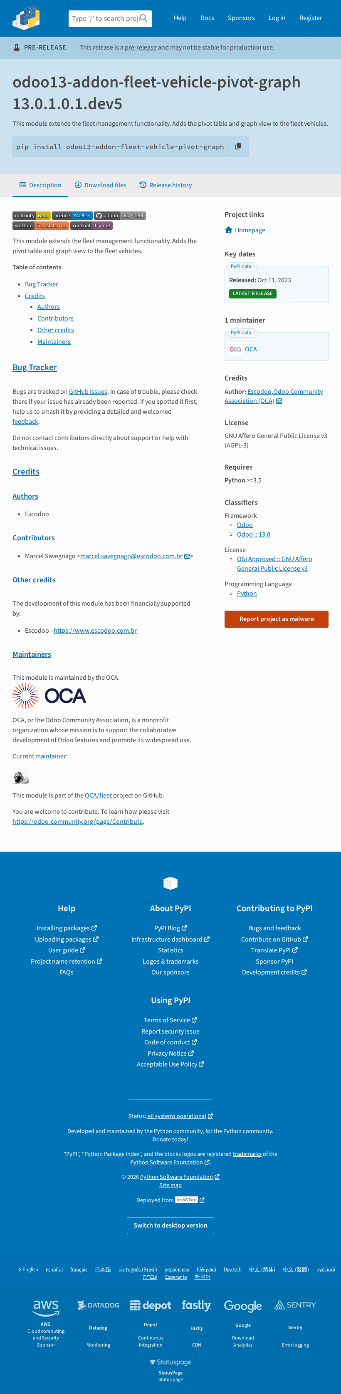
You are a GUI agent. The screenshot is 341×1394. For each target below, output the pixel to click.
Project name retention (63, 961)
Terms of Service (167, 1020)
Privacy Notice (167, 1053)
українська (177, 1269)
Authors (48, 306)
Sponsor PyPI (274, 961)
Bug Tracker (41, 284)
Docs (207, 17)
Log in (277, 17)
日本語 (103, 1269)
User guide (63, 950)
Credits (35, 296)
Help (180, 17)
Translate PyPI (271, 950)
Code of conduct (167, 1042)
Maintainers (54, 341)
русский (325, 1269)
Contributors (55, 318)
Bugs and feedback (274, 928)
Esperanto (176, 1277)
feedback (25, 421)
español (54, 1269)
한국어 (203, 1277)
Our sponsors (170, 972)
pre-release (141, 47)
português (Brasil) (138, 1269)
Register (310, 17)
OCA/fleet (98, 795)
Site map (170, 1185)
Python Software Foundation (166, 1162)
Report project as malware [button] (277, 619)
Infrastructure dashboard (167, 939)
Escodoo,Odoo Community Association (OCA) (274, 396)
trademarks (247, 1154)
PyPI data (241, 266)
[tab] (40, 185)
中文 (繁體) (296, 1269)
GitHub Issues (88, 391)
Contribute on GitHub (271, 939)
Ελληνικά (206, 1269)
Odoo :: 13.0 (253, 534)
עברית (150, 1277)
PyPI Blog (167, 928)
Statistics (170, 950)
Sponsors (241, 17)
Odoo (245, 524)
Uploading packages (63, 939)
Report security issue (170, 1031)
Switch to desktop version (170, 1225)
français (78, 1269)
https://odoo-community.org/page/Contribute (77, 821)
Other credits (55, 330)
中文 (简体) (262, 1269)
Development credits (271, 972)
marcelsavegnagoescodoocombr (131, 556)
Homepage (250, 230)
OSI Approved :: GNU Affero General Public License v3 (274, 563)
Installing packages (63, 928)
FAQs (66, 972)
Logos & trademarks (171, 961)
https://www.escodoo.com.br (95, 630)
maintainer (50, 756)
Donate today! (170, 1139)
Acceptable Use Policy (167, 1064)
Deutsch (233, 1269)
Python (247, 593)
